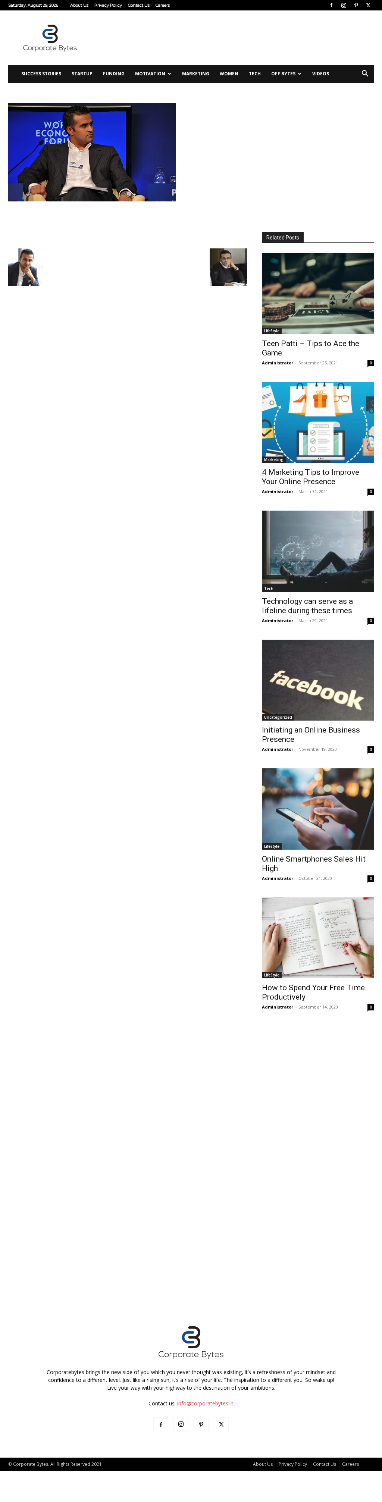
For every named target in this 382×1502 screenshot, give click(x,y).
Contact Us (139, 5)
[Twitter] (368, 5)
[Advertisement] (238, 37)
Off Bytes (283, 73)
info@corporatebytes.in (205, 1403)
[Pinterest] (355, 5)
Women (229, 73)
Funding (114, 73)
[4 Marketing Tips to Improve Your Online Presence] (318, 422)
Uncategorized (278, 717)
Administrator (277, 363)
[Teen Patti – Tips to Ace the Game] (318, 293)
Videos (320, 73)
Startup (82, 73)
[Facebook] (331, 5)
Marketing (195, 73)
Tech (255, 73)
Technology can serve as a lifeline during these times (307, 606)
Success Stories (41, 73)
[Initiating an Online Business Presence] (318, 680)
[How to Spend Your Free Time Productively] (318, 938)
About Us (79, 5)
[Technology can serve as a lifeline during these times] (318, 551)
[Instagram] (343, 5)
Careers (163, 5)
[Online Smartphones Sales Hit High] (318, 809)
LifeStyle (271, 330)
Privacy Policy (108, 5)
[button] (365, 74)
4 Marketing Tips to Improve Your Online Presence (310, 477)
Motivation (150, 73)
